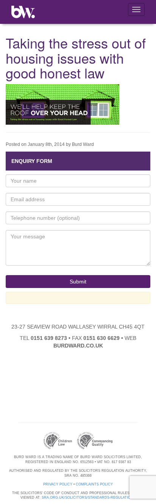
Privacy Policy (57, 484)
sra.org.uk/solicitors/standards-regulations (89, 497)
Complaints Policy (94, 484)
